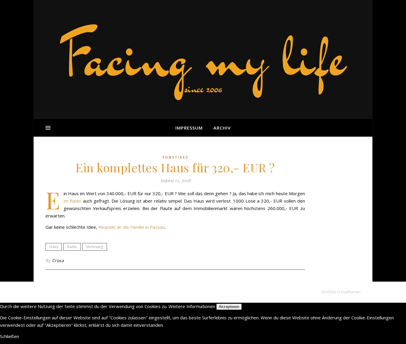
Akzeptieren (229, 306)
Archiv (222, 128)
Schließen (9, 336)
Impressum (189, 128)
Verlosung (94, 246)
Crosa (58, 260)
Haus (53, 246)
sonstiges (175, 157)
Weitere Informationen (192, 306)
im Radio (72, 201)
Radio (72, 246)
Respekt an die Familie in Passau (131, 227)
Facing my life (203, 56)
